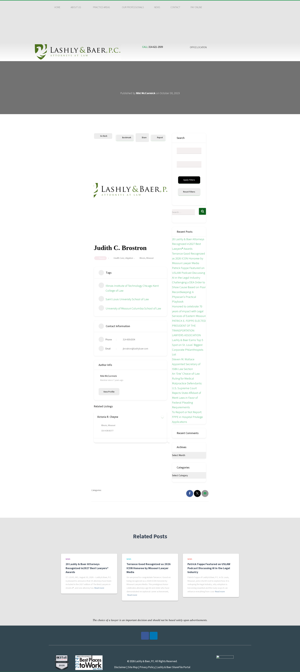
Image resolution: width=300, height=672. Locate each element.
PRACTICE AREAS (101, 7)
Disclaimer (120, 667)
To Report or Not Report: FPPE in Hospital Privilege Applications (187, 416)
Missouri (150, 258)
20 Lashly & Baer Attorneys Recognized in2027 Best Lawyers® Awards (188, 243)
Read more (99, 587)
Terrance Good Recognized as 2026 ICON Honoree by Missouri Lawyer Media (188, 258)
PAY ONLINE (196, 7)
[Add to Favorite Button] (162, 417)
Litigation (129, 258)
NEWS (157, 7)
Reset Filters (189, 191)
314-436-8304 (129, 339)
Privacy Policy (147, 667)
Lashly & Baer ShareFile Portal (173, 667)
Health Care (119, 258)
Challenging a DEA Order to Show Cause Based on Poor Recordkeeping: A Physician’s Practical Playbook (189, 291)
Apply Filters (189, 179)
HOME (57, 7)
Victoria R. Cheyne (107, 417)
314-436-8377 (107, 430)
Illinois (142, 258)
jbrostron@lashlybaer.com (135, 348)
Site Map (132, 667)
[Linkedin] (154, 636)
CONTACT (175, 7)
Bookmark (126, 137)
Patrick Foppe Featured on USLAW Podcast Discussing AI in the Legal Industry (188, 272)
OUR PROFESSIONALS (133, 7)
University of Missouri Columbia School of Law (133, 308)
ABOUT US (76, 7)
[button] (76, 7)
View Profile (109, 391)
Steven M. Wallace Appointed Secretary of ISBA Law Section (186, 364)
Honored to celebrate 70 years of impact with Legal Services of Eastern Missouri (189, 311)
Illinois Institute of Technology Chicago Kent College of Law (132, 288)
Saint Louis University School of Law (127, 299)
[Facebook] (145, 636)
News (68, 559)
